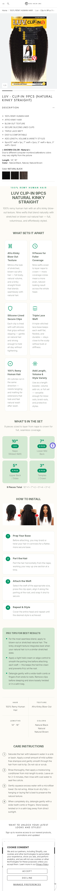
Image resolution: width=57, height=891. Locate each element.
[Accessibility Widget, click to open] (53, 446)
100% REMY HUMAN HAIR (21, 10)
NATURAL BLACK (6, 175)
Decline (27, 878)
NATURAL (15, 175)
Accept (27, 871)
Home (4, 10)
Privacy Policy (42, 864)
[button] (3, 4)
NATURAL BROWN (24, 175)
